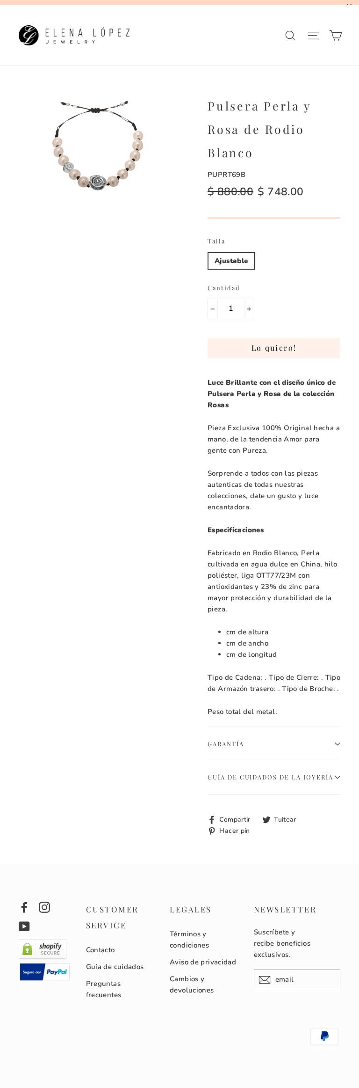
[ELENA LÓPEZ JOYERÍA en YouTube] (24, 926)
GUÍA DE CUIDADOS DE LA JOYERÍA (270, 777)
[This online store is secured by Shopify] (42, 957)
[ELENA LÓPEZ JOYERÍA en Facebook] (24, 907)
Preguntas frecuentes (104, 989)
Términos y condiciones (189, 939)
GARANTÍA (226, 744)
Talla (216, 241)
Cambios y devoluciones (192, 984)
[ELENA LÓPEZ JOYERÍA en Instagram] (44, 907)
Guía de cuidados (115, 966)
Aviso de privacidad (203, 962)
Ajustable (231, 260)
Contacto (100, 950)
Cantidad (224, 288)
